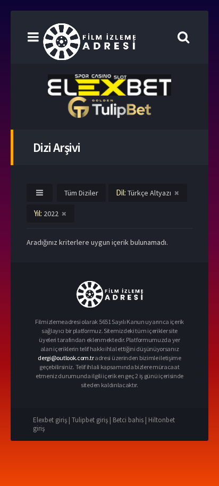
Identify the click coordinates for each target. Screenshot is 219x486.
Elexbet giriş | (52, 419)
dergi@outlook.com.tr (66, 358)
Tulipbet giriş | (92, 419)
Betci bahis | (130, 419)
